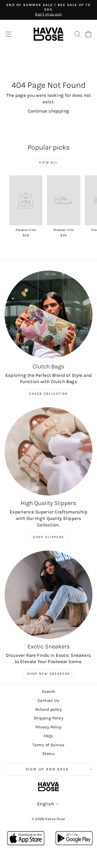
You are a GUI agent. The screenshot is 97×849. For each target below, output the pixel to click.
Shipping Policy (48, 718)
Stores (48, 753)
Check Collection (48, 393)
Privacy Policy (49, 727)
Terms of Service (48, 744)
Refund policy (48, 709)
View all (48, 162)
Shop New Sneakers (48, 674)
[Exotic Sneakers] (48, 595)
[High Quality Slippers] (48, 451)
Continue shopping (48, 111)
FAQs (48, 736)
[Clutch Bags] (48, 315)
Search (48, 691)
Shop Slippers (48, 537)
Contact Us (48, 700)
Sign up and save (47, 769)
